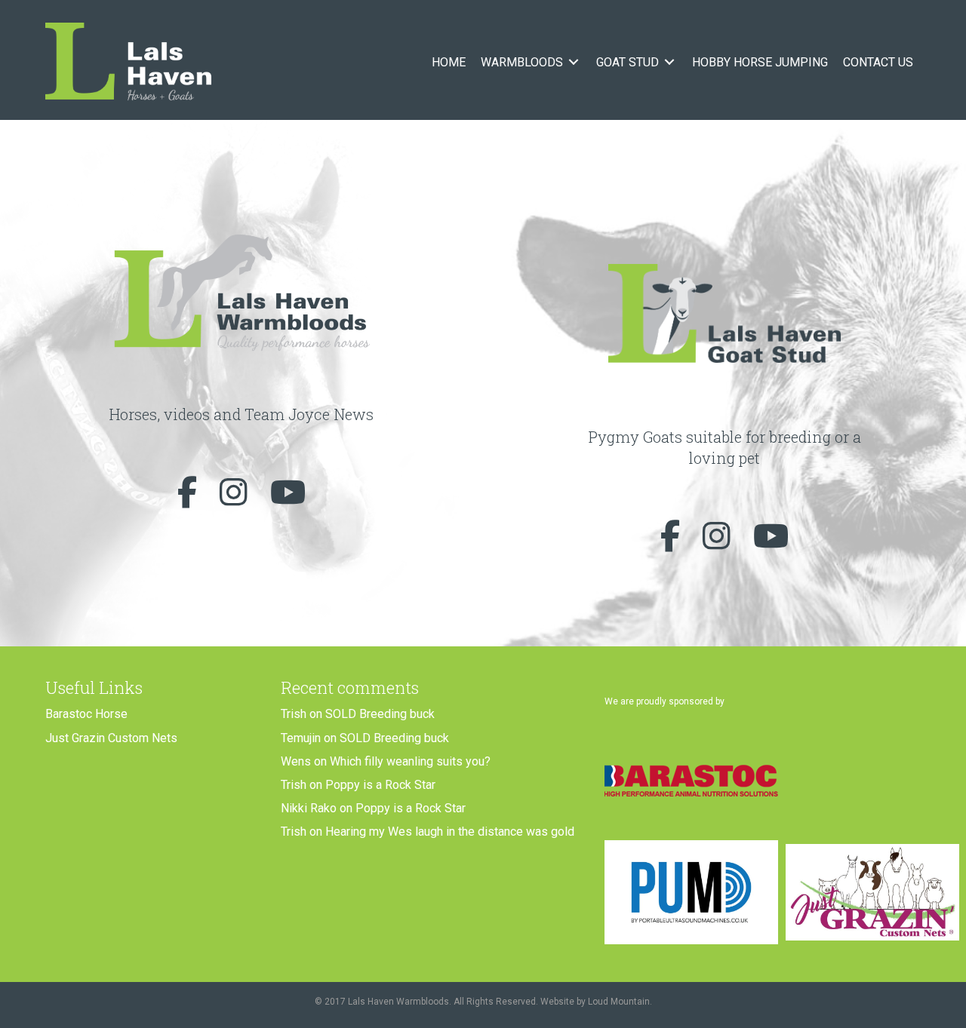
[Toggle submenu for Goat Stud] (669, 62)
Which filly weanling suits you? (410, 761)
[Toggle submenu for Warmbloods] (574, 62)
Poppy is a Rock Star (380, 785)
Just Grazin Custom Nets (111, 738)
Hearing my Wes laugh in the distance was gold (449, 831)
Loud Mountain (619, 1001)
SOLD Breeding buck (380, 714)
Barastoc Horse (86, 714)
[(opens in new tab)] (691, 779)
